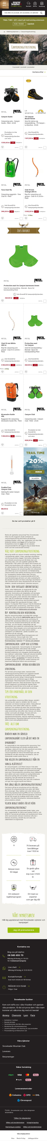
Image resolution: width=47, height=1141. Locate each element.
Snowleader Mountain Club (14, 1046)
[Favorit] (2, 147)
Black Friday (21, 1138)
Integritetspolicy (33, 1122)
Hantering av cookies (13, 1127)
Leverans (6, 1051)
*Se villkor (35, 512)
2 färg (30, 215)
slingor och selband (32, 641)
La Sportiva (20, 657)
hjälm (21, 544)
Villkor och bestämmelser (15, 1122)
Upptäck (30, 24)
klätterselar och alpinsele (28, 609)
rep (21, 633)
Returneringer (8, 1057)
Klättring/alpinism (13, 31)
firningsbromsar (10, 641)
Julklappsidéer (33, 1138)
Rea (12, 1138)
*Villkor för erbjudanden (22, 1118)
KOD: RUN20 (19, 24)
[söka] (43, 11)
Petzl (22, 542)
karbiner (19, 641)
